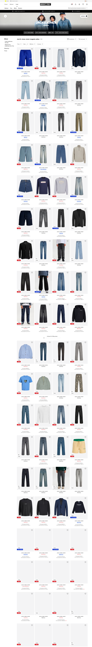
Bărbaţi (11, 4)
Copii (17, 4)
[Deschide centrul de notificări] (79, 4)
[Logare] (75, 4)
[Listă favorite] (83, 4)
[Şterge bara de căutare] (86, 8)
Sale (24, 44)
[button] (72, 39)
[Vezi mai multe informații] (25, 77)
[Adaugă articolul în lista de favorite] (32, 49)
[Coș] (87, 4)
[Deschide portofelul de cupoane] (72, 4)
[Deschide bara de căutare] (69, 8)
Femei (5, 4)
